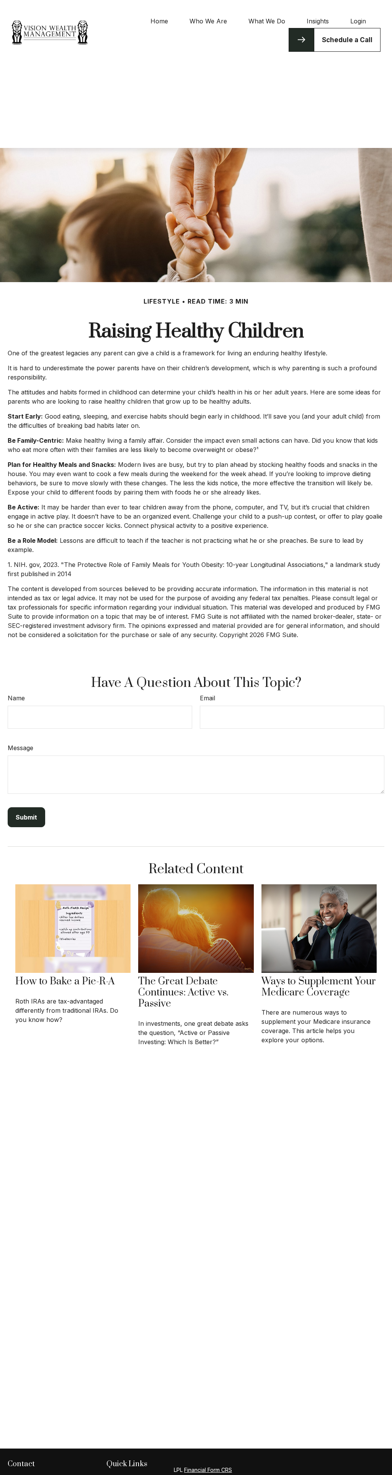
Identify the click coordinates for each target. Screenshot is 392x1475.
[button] (159, 20)
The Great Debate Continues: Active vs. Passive (183, 992)
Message (20, 748)
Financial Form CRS (208, 1470)
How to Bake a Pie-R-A (65, 981)
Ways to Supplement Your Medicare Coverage (318, 987)
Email (207, 698)
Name (16, 698)
